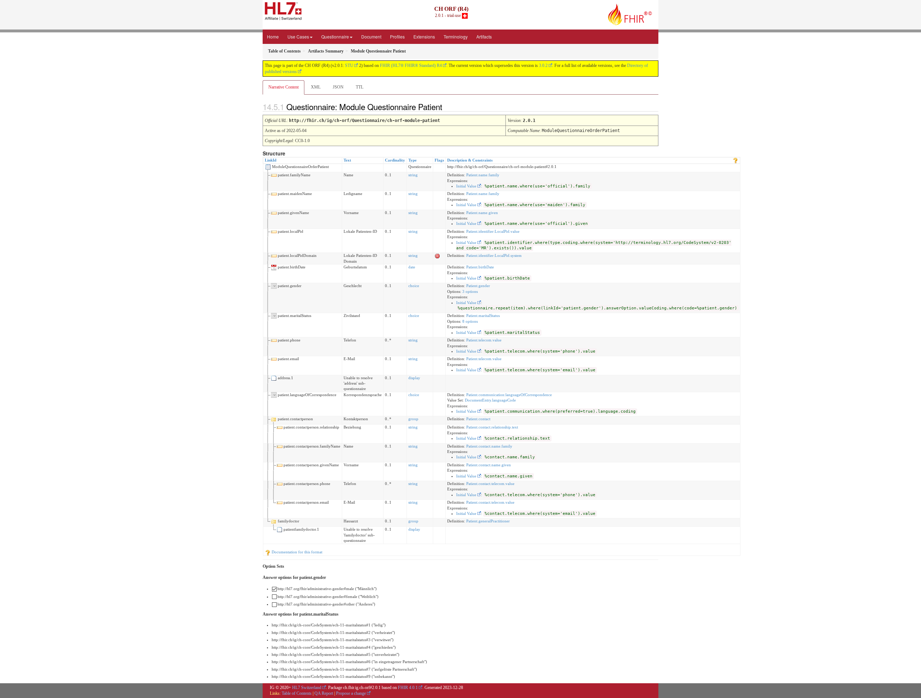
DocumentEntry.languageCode (490, 400)
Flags (439, 160)
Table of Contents (297, 693)
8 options (470, 321)
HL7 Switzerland (306, 687)
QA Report (323, 693)
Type (412, 160)
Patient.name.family (482, 175)
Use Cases (298, 36)
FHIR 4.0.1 (408, 687)
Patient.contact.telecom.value (490, 483)
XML (316, 87)
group (413, 419)
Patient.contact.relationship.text (492, 427)
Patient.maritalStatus (483, 315)
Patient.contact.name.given (488, 465)
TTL (359, 87)
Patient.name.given (482, 212)
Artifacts (484, 36)
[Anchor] (448, 106)
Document (371, 36)
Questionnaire (335, 36)
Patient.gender (478, 286)
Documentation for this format (296, 552)
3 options (470, 291)
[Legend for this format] (735, 160)
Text (347, 160)
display (414, 378)
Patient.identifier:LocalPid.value (493, 231)
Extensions (424, 36)
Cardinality (395, 160)
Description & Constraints (470, 160)
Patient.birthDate (480, 267)
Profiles (397, 36)
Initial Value (466, 186)
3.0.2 (543, 65)
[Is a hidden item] (437, 255)
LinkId (270, 160)
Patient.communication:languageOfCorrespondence (509, 395)
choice (413, 286)
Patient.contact (478, 419)
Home (273, 36)
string (413, 175)
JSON (338, 87)
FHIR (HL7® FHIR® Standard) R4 (411, 65)
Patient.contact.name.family (489, 446)
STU (349, 65)
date (411, 267)
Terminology (456, 36)
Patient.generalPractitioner (488, 521)
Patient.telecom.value (484, 340)
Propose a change (351, 693)
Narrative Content (283, 87)
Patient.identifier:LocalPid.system (494, 255)
